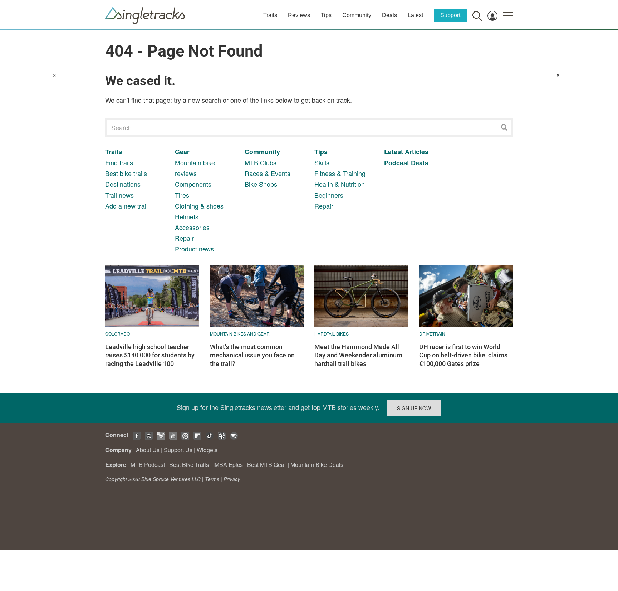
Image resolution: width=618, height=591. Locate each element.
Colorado (117, 334)
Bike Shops (261, 184)
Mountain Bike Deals (316, 464)
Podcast (396, 162)
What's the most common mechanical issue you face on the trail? (252, 355)
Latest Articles (406, 151)
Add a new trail (126, 205)
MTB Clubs (260, 162)
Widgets (207, 450)
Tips (326, 15)
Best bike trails (126, 173)
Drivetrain (432, 334)
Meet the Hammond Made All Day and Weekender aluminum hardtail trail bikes (358, 355)
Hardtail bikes (331, 334)
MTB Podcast (148, 464)
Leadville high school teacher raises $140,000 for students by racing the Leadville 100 (150, 355)
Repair (184, 238)
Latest (415, 15)
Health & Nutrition (339, 184)
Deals (389, 15)
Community (356, 15)
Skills (321, 162)
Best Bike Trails (189, 464)
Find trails (119, 162)
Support (450, 15)
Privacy (232, 479)
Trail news (119, 195)
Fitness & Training (340, 173)
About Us (148, 450)
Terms (212, 479)
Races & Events (267, 173)
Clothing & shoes (199, 205)
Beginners (328, 195)
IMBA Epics (228, 464)
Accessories (192, 227)
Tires (182, 195)
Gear (182, 151)
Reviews (299, 15)
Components (193, 184)
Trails (270, 15)
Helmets (186, 216)
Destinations (123, 184)
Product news (194, 248)
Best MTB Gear (266, 464)
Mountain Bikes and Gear (240, 334)
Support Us (178, 450)
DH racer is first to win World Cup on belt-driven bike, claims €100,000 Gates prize (463, 355)
